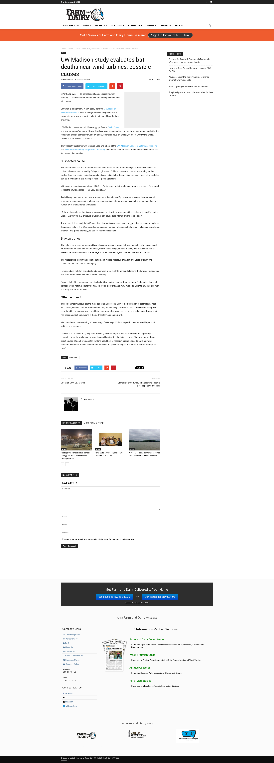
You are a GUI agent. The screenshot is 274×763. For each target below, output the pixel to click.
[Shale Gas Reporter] (137, 737)
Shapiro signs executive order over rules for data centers (191, 94)
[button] (209, 25)
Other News (68, 80)
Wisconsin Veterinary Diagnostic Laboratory (85, 149)
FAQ (67, 643)
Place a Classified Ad (74, 656)
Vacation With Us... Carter (73, 383)
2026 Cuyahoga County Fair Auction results (188, 86)
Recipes (165, 25)
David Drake (113, 127)
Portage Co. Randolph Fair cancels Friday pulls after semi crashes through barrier (75, 456)
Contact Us (70, 652)
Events (150, 25)
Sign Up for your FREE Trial (170, 35)
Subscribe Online (72, 660)
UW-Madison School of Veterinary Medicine (137, 146)
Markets (100, 25)
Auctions (116, 25)
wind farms (73, 358)
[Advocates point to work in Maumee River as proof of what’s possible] (144, 439)
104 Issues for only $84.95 (160, 596)
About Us (69, 647)
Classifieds (134, 25)
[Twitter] (211, 2)
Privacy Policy (71, 639)
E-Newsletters (71, 706)
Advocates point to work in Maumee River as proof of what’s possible (189, 78)
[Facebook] (207, 2)
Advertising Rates (72, 635)
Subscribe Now (71, 25)
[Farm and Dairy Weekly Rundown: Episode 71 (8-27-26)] (110, 439)
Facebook (68, 693)
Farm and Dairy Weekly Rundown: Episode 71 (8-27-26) (190, 69)
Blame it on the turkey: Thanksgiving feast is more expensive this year (139, 384)
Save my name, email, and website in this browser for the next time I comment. (98, 539)
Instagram (69, 702)
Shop (177, 25)
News (86, 25)
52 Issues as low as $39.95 (114, 596)
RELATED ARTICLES (71, 423)
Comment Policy (72, 664)
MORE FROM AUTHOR (94, 423)
